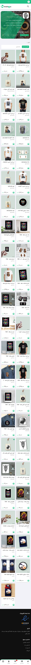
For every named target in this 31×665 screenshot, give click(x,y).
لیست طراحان (26, 642)
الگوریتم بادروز (25, 47)
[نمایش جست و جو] (28, 7)
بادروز (29, 42)
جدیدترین (18, 47)
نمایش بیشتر (19, 27)
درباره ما (27, 648)
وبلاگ (27, 651)
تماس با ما (27, 645)
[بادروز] (10, 6)
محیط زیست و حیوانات (11, 17)
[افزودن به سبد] (13, 71)
